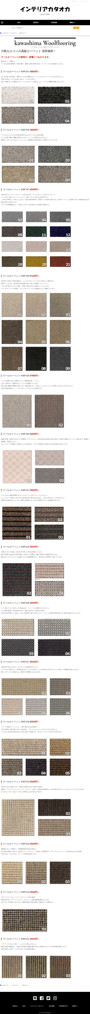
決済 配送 (54, 22)
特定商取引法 (63, 1006)
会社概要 (51, 1006)
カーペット (14, 33)
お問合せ (36, 22)
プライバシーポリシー (37, 1006)
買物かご (72, 22)
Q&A (19, 22)
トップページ (4, 33)
